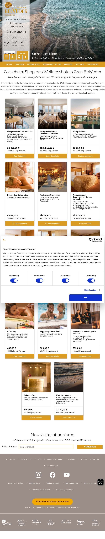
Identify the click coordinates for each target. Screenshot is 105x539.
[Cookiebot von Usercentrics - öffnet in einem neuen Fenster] (91, 240)
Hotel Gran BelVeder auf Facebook (52, 475)
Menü (6, 57)
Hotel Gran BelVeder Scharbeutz (16, 9)
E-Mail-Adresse (9, 446)
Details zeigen (90, 290)
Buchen (22, 53)
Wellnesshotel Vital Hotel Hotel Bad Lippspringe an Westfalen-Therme (37, 523)
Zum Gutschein (20, 156)
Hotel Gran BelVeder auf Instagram (38, 475)
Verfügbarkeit (9, 53)
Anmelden (90, 447)
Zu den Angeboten (19, 223)
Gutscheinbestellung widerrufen (52, 501)
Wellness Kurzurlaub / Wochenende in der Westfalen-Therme (51, 523)
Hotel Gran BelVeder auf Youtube (66, 475)
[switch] (39, 280)
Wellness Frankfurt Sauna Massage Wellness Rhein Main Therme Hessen (81, 523)
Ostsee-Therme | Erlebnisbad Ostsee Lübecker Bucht (22, 523)
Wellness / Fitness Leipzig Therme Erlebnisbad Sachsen (96, 523)
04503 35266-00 (18, 32)
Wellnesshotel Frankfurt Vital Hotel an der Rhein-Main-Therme (66, 523)
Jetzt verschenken (85, 156)
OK (85, 298)
